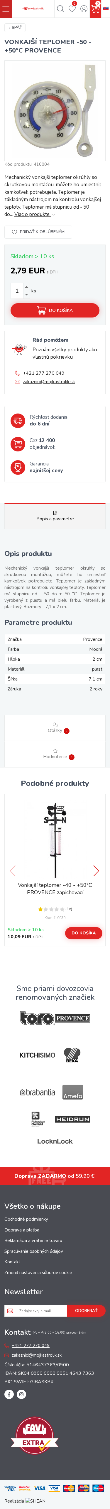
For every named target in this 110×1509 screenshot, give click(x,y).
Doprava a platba (21, 1230)
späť (17, 27)
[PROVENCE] (72, 1018)
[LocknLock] (55, 1141)
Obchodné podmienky (26, 1219)
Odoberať (86, 1310)
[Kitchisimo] (37, 1055)
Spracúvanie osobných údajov (33, 1251)
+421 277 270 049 (44, 373)
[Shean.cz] (35, 1501)
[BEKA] (72, 1055)
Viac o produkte (32, 214)
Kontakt (12, 1262)
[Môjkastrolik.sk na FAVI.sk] (34, 1436)
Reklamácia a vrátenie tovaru (33, 1240)
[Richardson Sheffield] (37, 1119)
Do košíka (61, 310)
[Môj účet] (83, 9)
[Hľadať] (60, 9)
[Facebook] (9, 1394)
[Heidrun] (72, 1119)
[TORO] (37, 1018)
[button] (97, 871)
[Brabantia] (37, 1092)
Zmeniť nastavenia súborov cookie (38, 1273)
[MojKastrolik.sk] (33, 9)
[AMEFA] (72, 1092)
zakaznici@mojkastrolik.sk (49, 381)
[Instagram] (21, 1394)
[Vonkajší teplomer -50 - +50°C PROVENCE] (55, 110)
